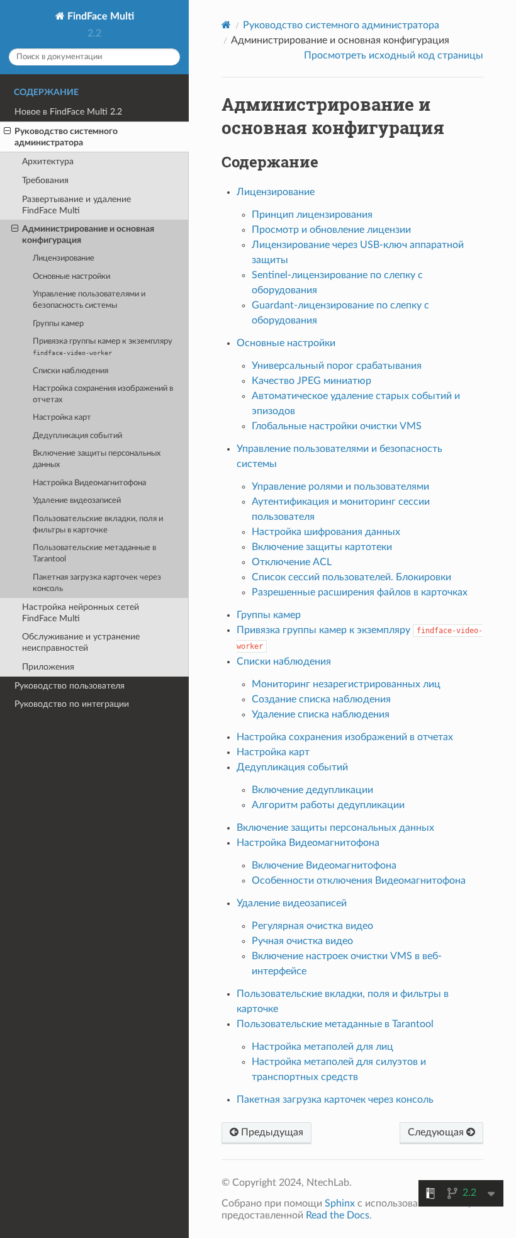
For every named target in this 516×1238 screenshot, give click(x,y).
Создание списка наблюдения (321, 699)
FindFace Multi (99, 16)
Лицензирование (63, 258)
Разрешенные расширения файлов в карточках (360, 592)
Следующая (437, 1132)
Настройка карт (62, 418)
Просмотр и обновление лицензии (331, 230)
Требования (45, 180)
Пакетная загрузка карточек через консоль (97, 583)
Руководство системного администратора (66, 137)
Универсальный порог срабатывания (337, 366)
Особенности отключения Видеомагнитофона (359, 880)
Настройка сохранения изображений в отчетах (103, 394)
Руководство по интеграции (71, 704)
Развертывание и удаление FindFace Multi (76, 204)
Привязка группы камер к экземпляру (102, 346)
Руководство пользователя (69, 685)
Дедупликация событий (77, 436)
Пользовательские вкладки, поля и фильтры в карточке (98, 524)
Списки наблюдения (70, 371)
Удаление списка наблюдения (321, 714)
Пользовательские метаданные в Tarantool (94, 553)
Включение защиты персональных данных (96, 459)
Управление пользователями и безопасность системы (89, 300)
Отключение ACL (292, 562)
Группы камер (58, 324)
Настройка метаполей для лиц (322, 1047)
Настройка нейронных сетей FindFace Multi (80, 612)
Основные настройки (71, 277)
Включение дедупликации (312, 790)
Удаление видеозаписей (77, 501)
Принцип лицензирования (312, 215)
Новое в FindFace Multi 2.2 (68, 111)
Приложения (48, 667)
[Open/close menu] (7, 131)
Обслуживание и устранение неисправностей (81, 642)
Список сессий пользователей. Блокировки (351, 577)
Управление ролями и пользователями (340, 486)
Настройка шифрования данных (326, 532)
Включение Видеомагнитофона (324, 865)
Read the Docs (337, 1215)
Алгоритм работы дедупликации (328, 805)
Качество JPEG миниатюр (311, 381)
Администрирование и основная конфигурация (88, 234)
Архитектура (48, 161)
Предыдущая (270, 1132)
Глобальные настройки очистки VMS (337, 426)
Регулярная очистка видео (312, 926)
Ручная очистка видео (302, 941)
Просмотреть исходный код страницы (393, 55)
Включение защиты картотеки (322, 547)
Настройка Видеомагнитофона (89, 483)
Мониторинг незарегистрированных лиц (346, 684)
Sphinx (340, 1203)
